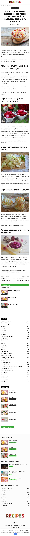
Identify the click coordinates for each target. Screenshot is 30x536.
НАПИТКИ (3, 347)
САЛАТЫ (3, 326)
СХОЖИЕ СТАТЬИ (6, 285)
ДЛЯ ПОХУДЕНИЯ (5, 360)
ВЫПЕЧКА (3, 328)
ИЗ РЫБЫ (3, 345)
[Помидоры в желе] (4, 305)
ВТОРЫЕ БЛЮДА (5, 324)
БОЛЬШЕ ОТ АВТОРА (6, 287)
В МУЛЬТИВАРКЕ (5, 362)
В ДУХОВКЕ (4, 381)
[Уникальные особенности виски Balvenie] (4, 466)
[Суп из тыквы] (4, 299)
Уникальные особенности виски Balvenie (18, 464)
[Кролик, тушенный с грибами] (4, 479)
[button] (28, 2)
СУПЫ (2, 341)
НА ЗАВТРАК (4, 339)
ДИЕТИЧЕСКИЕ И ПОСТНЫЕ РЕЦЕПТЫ (11, 366)
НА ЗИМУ (3, 332)
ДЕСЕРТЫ (3, 330)
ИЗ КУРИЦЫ (4, 372)
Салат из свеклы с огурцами (15, 411)
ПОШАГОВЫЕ (4, 377)
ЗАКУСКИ (3, 334)
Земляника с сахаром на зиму (15, 417)
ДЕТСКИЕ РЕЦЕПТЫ (6, 368)
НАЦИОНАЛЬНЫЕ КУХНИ (7, 370)
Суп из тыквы (12, 297)
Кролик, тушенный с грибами (15, 478)
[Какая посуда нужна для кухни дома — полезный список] (4, 473)
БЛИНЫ (3, 375)
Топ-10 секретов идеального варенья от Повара (8, 279)
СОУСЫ (3, 349)
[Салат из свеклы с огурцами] (4, 412)
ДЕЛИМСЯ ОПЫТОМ (14, 7)
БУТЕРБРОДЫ (4, 351)
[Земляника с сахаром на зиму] (4, 419)
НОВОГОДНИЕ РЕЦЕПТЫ (7, 358)
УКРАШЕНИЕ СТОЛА (6, 353)
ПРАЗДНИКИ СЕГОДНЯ (7, 337)
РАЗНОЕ (3, 343)
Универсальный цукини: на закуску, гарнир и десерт (23, 279)
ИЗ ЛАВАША (4, 379)
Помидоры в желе (13, 304)
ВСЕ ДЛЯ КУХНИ (5, 364)
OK (15, 534)
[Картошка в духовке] (4, 292)
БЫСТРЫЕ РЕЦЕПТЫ (6, 356)
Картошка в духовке (14, 290)
